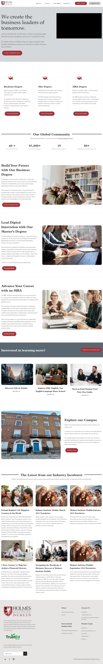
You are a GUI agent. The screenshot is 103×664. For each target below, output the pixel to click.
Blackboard (84, 628)
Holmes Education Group (66, 138)
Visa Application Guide (67, 633)
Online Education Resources (88, 630)
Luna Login (84, 633)
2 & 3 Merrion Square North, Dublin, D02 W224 (90, 618)
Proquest (83, 639)
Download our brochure (91, 350)
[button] (39, 3)
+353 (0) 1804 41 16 (86, 615)
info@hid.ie (84, 612)
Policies (63, 615)
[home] (6, 3)
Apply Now (81, 3)
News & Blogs (57, 3)
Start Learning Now (12, 53)
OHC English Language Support (69, 630)
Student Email (84, 636)
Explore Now (71, 450)
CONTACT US (95, 3)
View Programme (12, 113)
